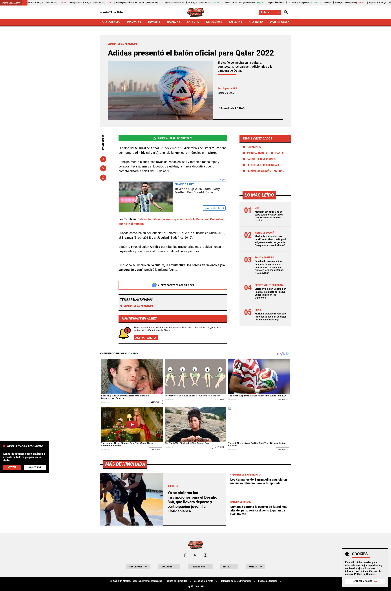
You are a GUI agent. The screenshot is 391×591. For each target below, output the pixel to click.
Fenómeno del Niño (259, 171)
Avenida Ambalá (257, 153)
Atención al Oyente (203, 581)
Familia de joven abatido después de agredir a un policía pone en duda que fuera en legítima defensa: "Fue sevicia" (269, 267)
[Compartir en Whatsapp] (103, 178)
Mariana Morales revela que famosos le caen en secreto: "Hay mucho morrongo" (270, 316)
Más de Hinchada (125, 464)
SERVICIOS (235, 22)
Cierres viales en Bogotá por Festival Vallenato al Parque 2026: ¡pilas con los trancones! (270, 293)
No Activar (35, 467)
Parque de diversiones (261, 159)
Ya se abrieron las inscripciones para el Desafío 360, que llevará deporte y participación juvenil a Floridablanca (192, 502)
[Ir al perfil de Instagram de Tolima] (205, 555)
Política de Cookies (364, 574)
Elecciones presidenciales (264, 165)
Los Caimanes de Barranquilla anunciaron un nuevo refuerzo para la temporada (258, 481)
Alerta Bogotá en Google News (176, 285)
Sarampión (254, 147)
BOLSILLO (193, 22)
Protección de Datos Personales (235, 581)
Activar (11, 467)
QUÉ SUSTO (256, 22)
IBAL (281, 171)
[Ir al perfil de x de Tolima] (194, 555)
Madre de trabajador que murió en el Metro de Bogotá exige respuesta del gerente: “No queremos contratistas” (270, 241)
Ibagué (279, 153)
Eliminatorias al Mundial (138, 305)
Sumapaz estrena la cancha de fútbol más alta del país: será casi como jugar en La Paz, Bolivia (258, 510)
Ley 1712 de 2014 (195, 586)
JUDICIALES (133, 22)
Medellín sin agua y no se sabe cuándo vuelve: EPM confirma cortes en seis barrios (269, 216)
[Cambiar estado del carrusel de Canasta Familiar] (24, 3)
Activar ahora (145, 338)
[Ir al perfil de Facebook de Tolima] (185, 555)
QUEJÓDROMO (111, 22)
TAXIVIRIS (154, 22)
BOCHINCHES (213, 22)
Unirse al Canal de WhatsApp (175, 138)
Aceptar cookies (362, 581)
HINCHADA (173, 22)
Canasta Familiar (11, 3)
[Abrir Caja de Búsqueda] (286, 12)
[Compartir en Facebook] (103, 159)
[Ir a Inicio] (195, 12)
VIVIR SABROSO (279, 22)
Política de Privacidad (176, 581)
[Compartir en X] (103, 168)
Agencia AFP (230, 88)
